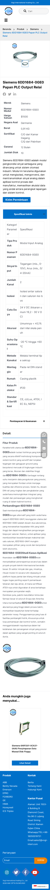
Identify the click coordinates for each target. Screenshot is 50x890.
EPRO (5, 793)
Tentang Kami (34, 786)
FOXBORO (8, 796)
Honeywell (8, 807)
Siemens (34, 29)
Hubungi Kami (35, 789)
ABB (5, 782)
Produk (20, 29)
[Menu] (6, 20)
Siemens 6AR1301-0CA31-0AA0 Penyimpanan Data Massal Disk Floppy (25, 748)
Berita (31, 782)
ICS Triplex (8, 811)
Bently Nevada (10, 786)
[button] (17, 199)
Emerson (7, 789)
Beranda (7, 29)
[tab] (25, 214)
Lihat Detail (25, 763)
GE (4, 800)
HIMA (5, 804)
